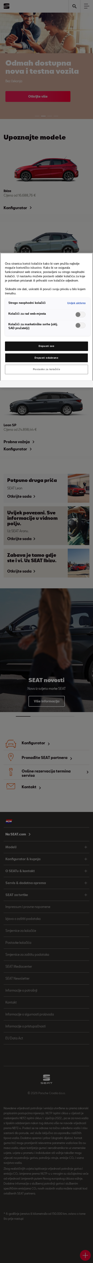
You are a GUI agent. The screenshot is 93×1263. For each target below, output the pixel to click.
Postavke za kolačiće (46, 369)
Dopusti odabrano (46, 357)
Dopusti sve (46, 346)
